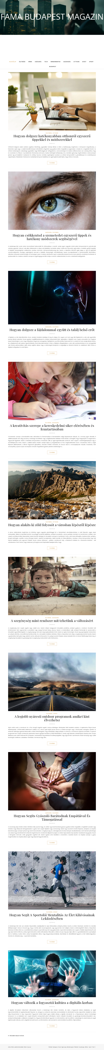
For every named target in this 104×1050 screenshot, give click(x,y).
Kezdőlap (12, 61)
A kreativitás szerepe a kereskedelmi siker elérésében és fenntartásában (52, 427)
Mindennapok (55, 61)
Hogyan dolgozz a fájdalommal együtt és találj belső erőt (52, 330)
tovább (52, 163)
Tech (46, 61)
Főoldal (50, 1047)
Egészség (38, 61)
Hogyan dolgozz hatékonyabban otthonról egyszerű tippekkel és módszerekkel (52, 138)
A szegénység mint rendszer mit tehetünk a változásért (52, 620)
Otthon (76, 61)
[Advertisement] (52, 47)
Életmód (22, 61)
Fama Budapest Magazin (52, 16)
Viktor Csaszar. (27, 1047)
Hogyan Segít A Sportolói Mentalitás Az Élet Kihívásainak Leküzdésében (52, 917)
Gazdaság (67, 61)
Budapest (52, 66)
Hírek (30, 61)
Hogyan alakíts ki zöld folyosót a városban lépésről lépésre (52, 525)
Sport (91, 61)
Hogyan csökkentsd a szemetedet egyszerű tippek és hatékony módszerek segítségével (52, 237)
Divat (84, 61)
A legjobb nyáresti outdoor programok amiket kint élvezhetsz (52, 718)
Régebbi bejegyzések (16, 1035)
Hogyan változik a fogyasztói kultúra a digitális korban (52, 1002)
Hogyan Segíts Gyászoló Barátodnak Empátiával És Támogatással (52, 817)
